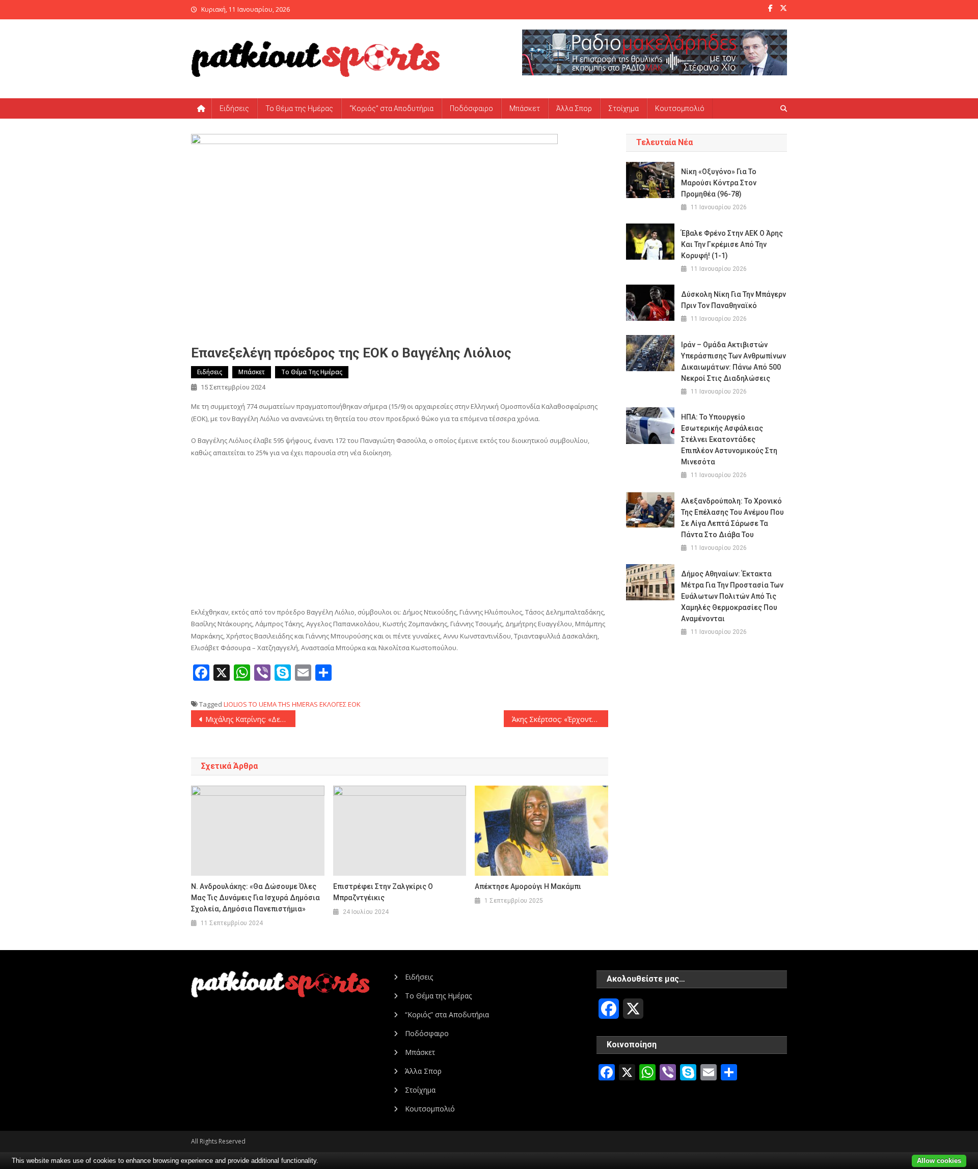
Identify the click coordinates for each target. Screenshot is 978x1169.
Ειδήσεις (234, 108)
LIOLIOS (235, 704)
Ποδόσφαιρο (471, 108)
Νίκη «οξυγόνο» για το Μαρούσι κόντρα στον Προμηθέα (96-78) (718, 183)
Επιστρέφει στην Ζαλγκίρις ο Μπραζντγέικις (383, 892)
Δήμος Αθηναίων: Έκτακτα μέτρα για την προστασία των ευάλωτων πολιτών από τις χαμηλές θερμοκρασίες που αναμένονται (732, 596)
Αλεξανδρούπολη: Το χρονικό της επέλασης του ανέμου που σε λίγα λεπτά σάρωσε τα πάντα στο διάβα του (732, 518)
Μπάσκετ (524, 108)
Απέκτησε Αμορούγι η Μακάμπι (528, 886)
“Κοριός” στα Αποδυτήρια (391, 108)
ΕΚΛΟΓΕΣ (332, 704)
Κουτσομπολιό (679, 108)
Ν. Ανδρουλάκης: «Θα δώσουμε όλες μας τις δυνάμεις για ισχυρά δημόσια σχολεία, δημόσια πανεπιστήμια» (255, 897)
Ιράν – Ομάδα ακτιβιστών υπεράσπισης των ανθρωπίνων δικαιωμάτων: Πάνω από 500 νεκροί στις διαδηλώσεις (733, 361)
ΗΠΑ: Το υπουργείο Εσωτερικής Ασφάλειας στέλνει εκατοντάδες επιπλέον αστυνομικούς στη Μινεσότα (729, 439)
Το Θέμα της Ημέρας (299, 108)
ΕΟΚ (354, 704)
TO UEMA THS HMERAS (283, 704)
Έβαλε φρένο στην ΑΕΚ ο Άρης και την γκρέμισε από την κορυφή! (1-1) (732, 244)
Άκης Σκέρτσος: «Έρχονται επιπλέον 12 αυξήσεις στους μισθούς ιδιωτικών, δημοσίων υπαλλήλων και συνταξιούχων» (560, 719)
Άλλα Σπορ (574, 108)
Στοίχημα (623, 108)
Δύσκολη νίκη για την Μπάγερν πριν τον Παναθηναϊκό (733, 300)
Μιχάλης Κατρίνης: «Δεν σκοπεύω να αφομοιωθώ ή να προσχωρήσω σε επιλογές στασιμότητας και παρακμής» (250, 719)
